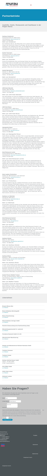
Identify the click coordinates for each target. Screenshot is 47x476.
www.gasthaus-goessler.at (17, 241)
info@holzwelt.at (3, 439)
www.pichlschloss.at (15, 177)
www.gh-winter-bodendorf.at (17, 258)
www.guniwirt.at (14, 220)
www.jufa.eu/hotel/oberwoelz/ (18, 90)
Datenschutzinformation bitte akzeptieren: (11, 410)
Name (3, 398)
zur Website (5, 307)
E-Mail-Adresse (5, 401)
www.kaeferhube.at (15, 199)
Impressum (35, 444)
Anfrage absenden (7, 419)
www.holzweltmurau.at (5, 441)
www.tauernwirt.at (15, 55)
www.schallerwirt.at (15, 39)
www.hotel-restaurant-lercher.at (18, 155)
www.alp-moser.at (15, 130)
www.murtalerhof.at (15, 73)
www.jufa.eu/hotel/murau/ (17, 109)
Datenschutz (35, 453)
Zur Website (5, 339)
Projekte (35, 435)
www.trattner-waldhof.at (16, 277)
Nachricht (4, 407)
